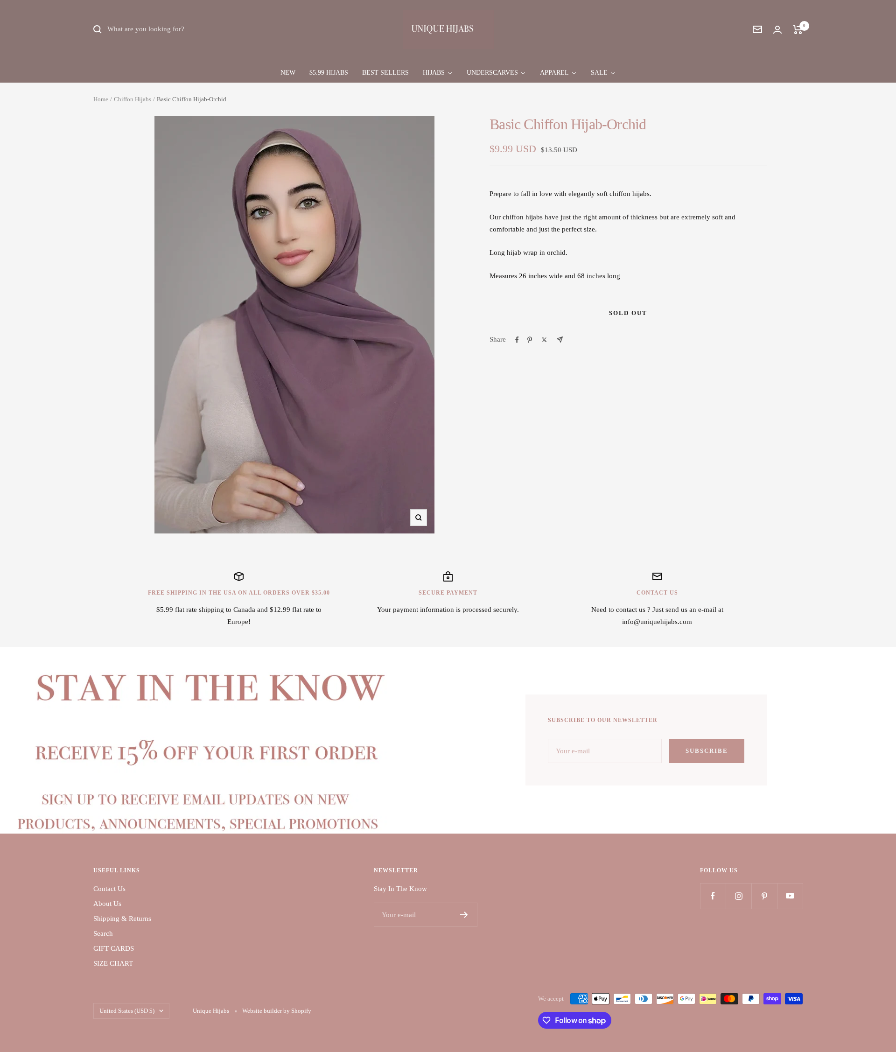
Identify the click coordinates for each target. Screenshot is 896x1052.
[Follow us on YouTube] (790, 896)
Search (103, 933)
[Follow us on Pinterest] (764, 896)
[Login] (777, 30)
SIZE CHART (113, 963)
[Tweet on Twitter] (544, 340)
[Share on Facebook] (517, 340)
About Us (107, 903)
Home (100, 99)
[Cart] (798, 29)
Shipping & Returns (122, 918)
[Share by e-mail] (560, 340)
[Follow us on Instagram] (738, 896)
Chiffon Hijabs (132, 99)
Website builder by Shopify (276, 1010)
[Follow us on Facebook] (713, 896)
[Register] (464, 915)
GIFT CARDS (113, 948)
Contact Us (109, 888)
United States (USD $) (126, 1010)
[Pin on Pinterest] (529, 340)
